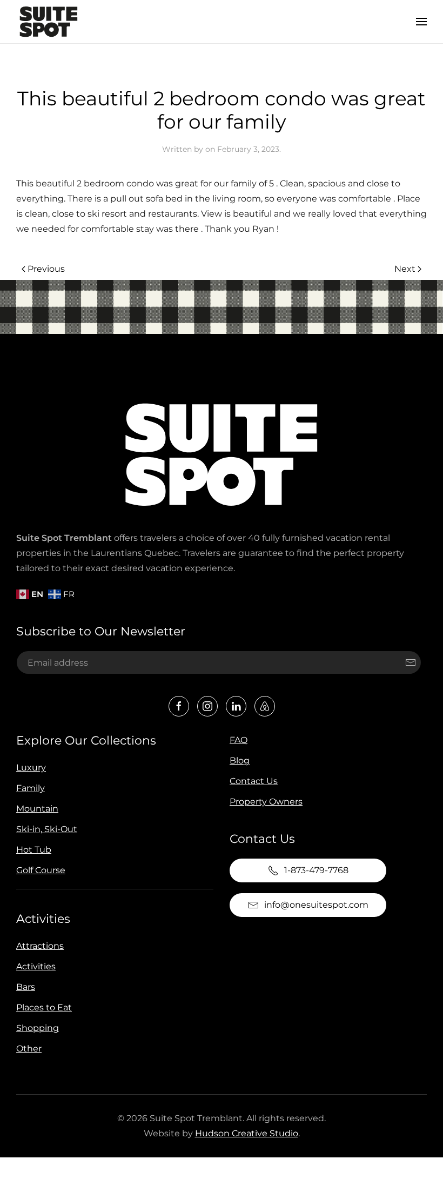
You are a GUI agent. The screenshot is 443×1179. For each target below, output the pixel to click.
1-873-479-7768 (316, 870)
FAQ (238, 740)
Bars (25, 987)
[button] (421, 21)
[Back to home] (48, 21)
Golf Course (40, 870)
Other (29, 1048)
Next (404, 269)
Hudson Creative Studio (246, 1133)
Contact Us (254, 781)
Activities (43, 919)
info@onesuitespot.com (316, 905)
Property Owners (266, 801)
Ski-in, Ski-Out (46, 829)
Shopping (37, 1028)
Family (30, 788)
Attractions (40, 946)
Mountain (37, 808)
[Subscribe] (410, 662)
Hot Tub (33, 850)
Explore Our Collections (86, 740)
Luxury (31, 767)
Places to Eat (44, 1007)
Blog (240, 760)
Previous (46, 269)
